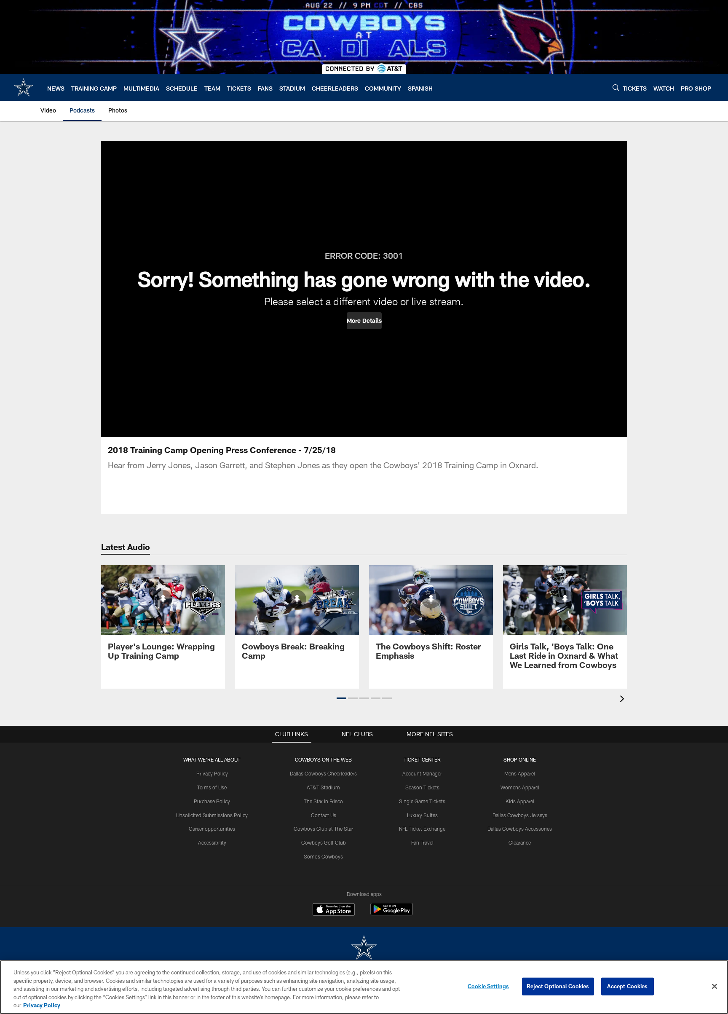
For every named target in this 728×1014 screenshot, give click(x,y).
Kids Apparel (520, 801)
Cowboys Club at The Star (323, 829)
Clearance (520, 842)
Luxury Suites (422, 815)
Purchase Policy (212, 801)
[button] (364, 320)
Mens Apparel (519, 773)
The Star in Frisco (323, 801)
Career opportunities (212, 829)
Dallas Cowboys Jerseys (519, 815)
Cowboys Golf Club (323, 842)
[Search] (616, 87)
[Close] (714, 986)
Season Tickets (422, 787)
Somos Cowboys (323, 856)
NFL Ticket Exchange (422, 829)
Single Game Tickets (422, 801)
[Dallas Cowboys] (364, 948)
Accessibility (212, 842)
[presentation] (623, 699)
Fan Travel (422, 842)
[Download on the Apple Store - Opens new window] (333, 910)
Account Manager (422, 773)
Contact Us (323, 815)
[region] (364, 987)
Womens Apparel (519, 787)
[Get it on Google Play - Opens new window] (391, 913)
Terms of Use (212, 787)
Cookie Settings (488, 986)
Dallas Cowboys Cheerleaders (323, 773)
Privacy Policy (212, 773)
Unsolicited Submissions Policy (212, 815)
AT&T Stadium (323, 787)
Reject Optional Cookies (558, 986)
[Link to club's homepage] (23, 87)
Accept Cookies (627, 986)
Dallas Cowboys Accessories (519, 829)
